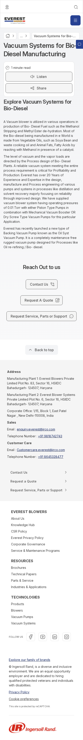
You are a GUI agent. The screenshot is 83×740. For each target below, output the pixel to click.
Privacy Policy (19, 692)
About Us (17, 518)
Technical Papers (24, 574)
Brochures (18, 568)
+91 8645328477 (50, 457)
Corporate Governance (28, 544)
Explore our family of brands (29, 660)
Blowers (17, 610)
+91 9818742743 (50, 436)
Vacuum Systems (23, 623)
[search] (76, 7)
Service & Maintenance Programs (35, 550)
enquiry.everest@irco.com (36, 429)
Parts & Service (22, 580)
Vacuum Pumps (22, 617)
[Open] (75, 20)
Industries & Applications (28, 587)
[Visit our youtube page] (43, 637)
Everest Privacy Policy (27, 538)
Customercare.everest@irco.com (41, 450)
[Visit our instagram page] (66, 637)
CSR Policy (19, 531)
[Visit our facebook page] (31, 637)
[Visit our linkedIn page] (54, 637)
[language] (7, 7)
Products (17, 604)
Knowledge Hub (23, 525)
